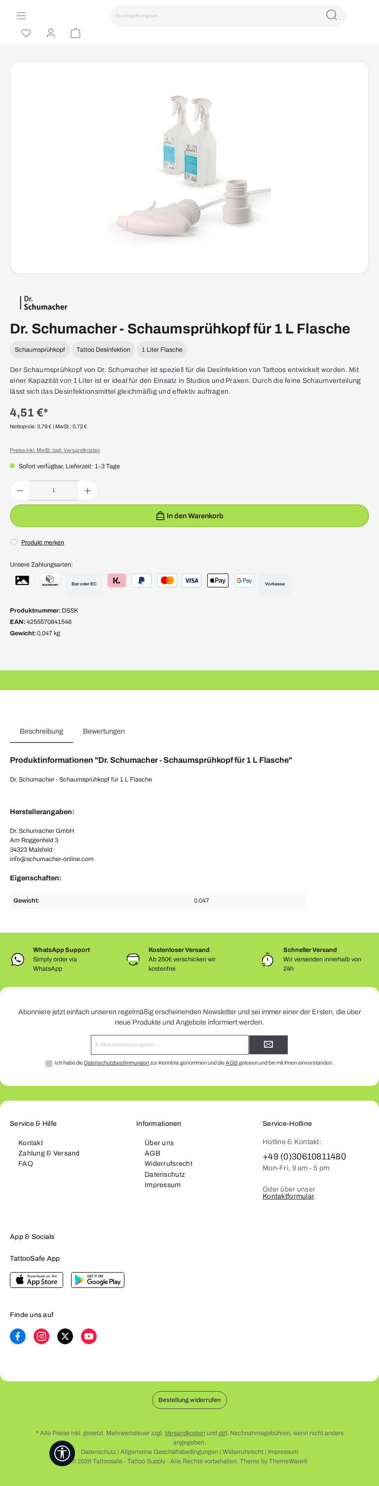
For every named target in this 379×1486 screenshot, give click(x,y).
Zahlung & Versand (49, 1153)
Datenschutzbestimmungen (116, 1063)
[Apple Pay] (218, 580)
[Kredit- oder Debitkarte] (179, 580)
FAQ (25, 1163)
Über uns (159, 1143)
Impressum (163, 1185)
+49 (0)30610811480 (304, 1156)
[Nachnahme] (50, 580)
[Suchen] (331, 16)
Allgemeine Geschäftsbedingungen (169, 1451)
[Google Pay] (244, 580)
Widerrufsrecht (168, 1163)
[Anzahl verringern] (20, 490)
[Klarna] (116, 580)
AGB (232, 1063)
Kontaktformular (288, 1196)
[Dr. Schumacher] (43, 302)
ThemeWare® (288, 1461)
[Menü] (20, 16)
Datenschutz (165, 1174)
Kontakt (30, 1143)
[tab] (41, 731)
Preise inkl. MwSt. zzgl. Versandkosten (55, 450)
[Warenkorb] (74, 34)
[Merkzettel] (25, 34)
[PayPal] (141, 580)
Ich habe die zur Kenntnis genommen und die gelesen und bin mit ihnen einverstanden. (194, 1063)
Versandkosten (185, 1433)
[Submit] (268, 1045)
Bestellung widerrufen (189, 1400)
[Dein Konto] (49, 34)
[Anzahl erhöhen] (87, 490)
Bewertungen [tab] (104, 731)
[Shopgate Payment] (22, 580)
